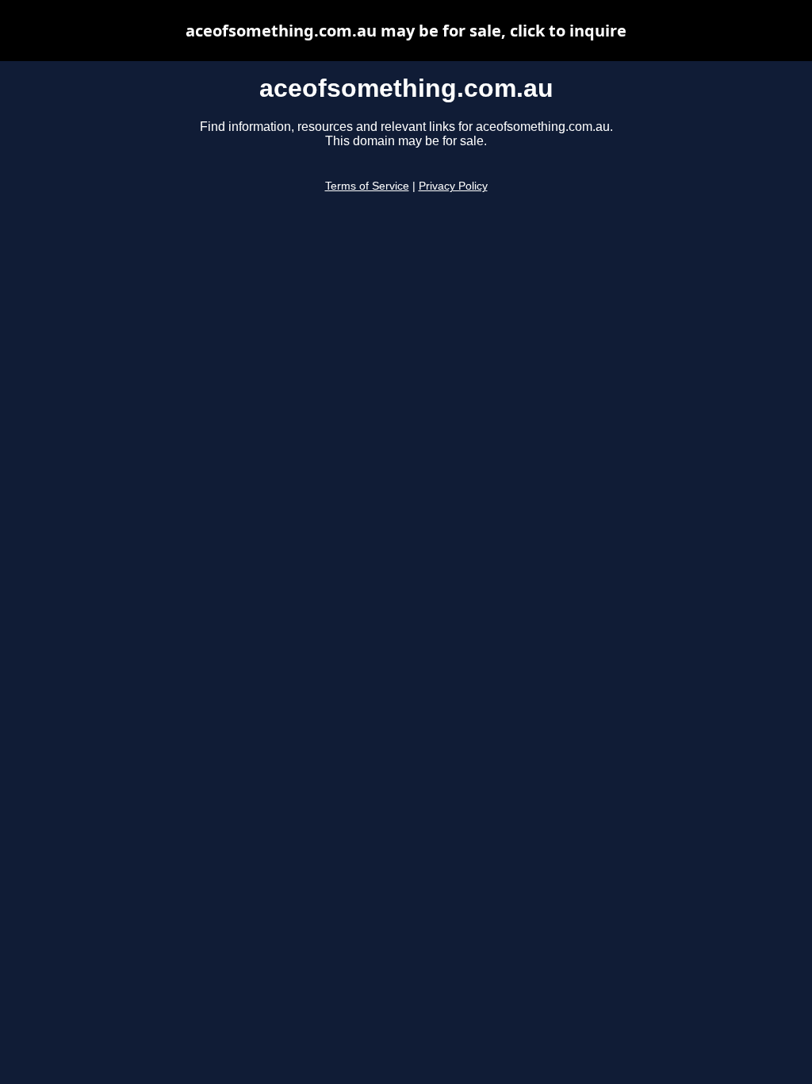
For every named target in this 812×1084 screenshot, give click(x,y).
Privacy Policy (453, 186)
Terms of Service (367, 186)
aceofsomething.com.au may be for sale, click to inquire (406, 30)
